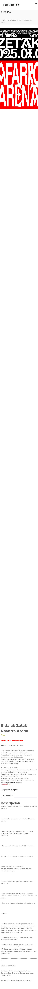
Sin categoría (12, 20)
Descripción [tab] (8, 795)
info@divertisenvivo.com (22, 761)
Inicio (3, 20)
